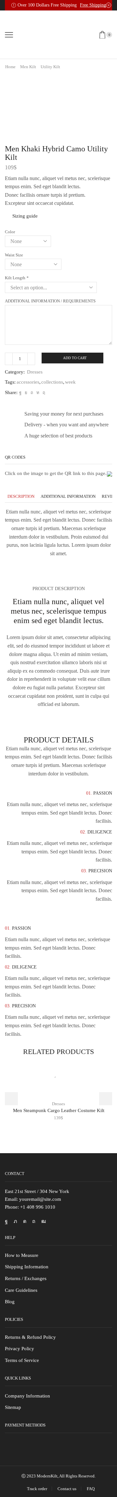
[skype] (43, 392)
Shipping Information (26, 1266)
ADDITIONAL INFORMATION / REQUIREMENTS (50, 300)
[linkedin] (38, 392)
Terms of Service (22, 1360)
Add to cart (75, 358)
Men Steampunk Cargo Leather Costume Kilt (58, 1110)
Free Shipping (93, 5)
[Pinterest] (32, 392)
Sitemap (13, 1407)
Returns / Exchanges (25, 1278)
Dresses (35, 371)
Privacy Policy (19, 1348)
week (70, 382)
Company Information (27, 1395)
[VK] (26, 392)
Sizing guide (25, 216)
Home (10, 66)
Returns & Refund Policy (30, 1337)
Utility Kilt (50, 66)
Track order (37, 1489)
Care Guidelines (21, 1290)
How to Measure (21, 1255)
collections (52, 382)
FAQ (91, 1489)
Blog (10, 1301)
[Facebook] (20, 392)
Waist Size (14, 254)
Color (10, 231)
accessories (28, 382)
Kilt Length (17, 277)
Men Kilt (28, 66)
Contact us (67, 1489)
